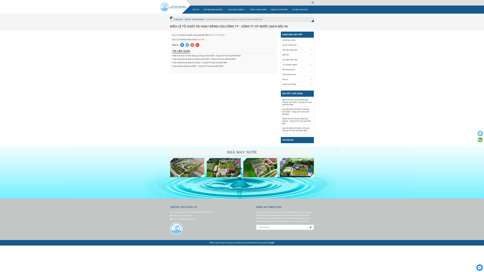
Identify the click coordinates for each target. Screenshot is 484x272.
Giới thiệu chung (288, 40)
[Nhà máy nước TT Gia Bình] (260, 167)
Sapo (272, 243)
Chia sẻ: (175, 45)
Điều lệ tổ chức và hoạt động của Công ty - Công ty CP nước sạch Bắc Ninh (296, 121)
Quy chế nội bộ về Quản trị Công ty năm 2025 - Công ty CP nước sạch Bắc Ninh (204, 59)
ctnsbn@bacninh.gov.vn (187, 219)
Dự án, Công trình (289, 45)
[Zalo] (480, 133)
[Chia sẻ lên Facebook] (182, 45)
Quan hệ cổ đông (236, 10)
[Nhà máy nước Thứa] (224, 167)
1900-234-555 (187, 216)
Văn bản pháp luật (289, 50)
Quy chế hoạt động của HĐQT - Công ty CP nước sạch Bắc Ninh (198, 66)
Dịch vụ (285, 79)
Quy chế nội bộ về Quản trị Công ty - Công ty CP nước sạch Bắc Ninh (200, 63)
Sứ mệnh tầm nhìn (290, 60)
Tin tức (195, 10)
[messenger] (479, 267)
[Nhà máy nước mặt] (187, 167)
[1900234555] (480, 140)
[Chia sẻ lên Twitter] (187, 45)
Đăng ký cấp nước (279, 10)
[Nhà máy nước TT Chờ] (297, 167)
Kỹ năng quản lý (288, 70)
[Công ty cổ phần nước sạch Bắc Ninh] (173, 7)
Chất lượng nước (258, 10)
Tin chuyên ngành (289, 65)
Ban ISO (285, 55)
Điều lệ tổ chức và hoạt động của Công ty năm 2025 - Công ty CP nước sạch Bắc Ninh (207, 56)
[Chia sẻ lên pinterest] (192, 45)
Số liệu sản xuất (300, 10)
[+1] (197, 45)
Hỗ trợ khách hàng (213, 10)
